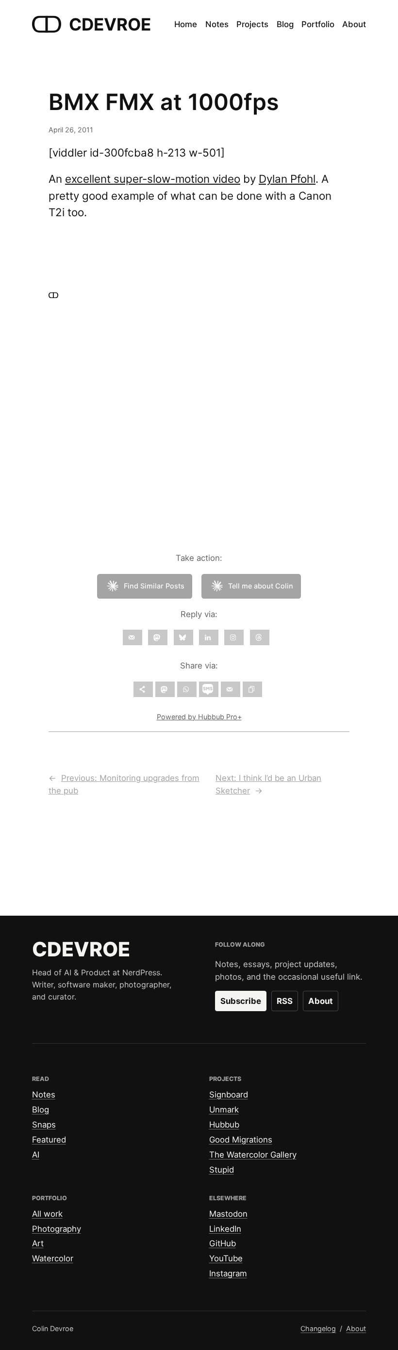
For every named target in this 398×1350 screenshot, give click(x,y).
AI (35, 1154)
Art (38, 1243)
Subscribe (240, 1001)
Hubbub (224, 1124)
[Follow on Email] (132, 637)
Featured (49, 1139)
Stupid (221, 1170)
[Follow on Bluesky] (183, 637)
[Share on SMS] (208, 689)
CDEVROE (110, 24)
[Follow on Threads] (259, 637)
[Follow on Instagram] (234, 637)
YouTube (226, 1258)
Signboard (228, 1094)
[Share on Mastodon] (165, 689)
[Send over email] (230, 689)
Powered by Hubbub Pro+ (199, 717)
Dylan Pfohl (287, 178)
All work (47, 1214)
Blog (40, 1109)
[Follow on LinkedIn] (208, 637)
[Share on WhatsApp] (187, 689)
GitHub (222, 1243)
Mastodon (228, 1214)
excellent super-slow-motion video (152, 178)
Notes (43, 1094)
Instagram (228, 1273)
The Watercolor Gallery (253, 1154)
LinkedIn (225, 1229)
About (320, 1001)
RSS (285, 1001)
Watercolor (52, 1258)
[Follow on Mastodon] (157, 637)
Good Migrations (240, 1139)
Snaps (44, 1124)
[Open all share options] (143, 689)
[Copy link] (252, 689)
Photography (56, 1229)
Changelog (318, 1328)
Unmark (224, 1109)
